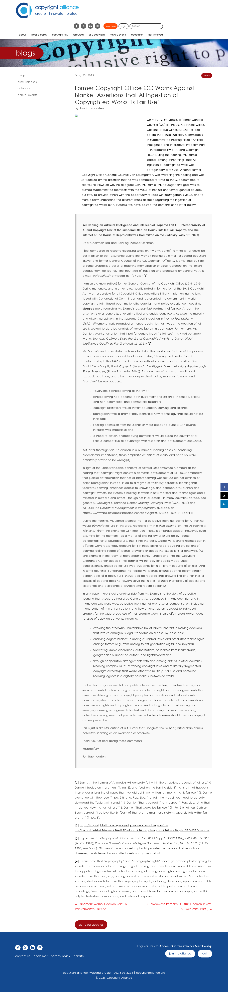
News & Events (118, 34)
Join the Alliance (180, 953)
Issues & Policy (39, 34)
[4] (191, 513)
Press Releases (27, 82)
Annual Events (27, 95)
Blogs (21, 75)
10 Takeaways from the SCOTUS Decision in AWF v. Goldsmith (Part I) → (178, 906)
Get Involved (155, 34)
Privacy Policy (60, 956)
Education (137, 34)
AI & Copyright (97, 34)
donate (78, 956)
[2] (149, 344)
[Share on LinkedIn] (224, 504)
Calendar (24, 88)
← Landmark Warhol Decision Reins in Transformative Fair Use (101, 906)
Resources (78, 34)
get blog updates (91, 925)
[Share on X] (224, 495)
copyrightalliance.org (150, 973)
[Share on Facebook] (224, 487)
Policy (206, 76)
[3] (128, 460)
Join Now (110, 26)
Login (124, 26)
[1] (146, 276)
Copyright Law (60, 34)
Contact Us (22, 956)
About (22, 34)
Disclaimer (40, 956)
